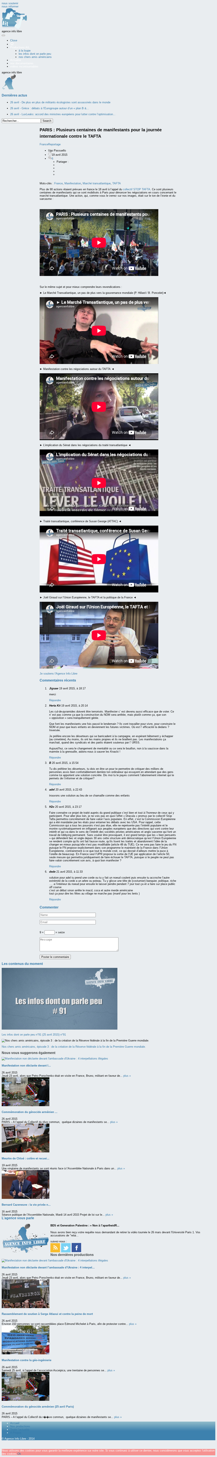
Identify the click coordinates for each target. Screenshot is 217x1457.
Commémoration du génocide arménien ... (29, 1112)
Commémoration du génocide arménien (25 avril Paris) (38, 1406)
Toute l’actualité (19, 1429)
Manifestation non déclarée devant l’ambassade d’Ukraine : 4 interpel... (48, 1267)
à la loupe (25, 50)
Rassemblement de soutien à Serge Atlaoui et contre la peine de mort (47, 1314)
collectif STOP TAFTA (136, 189)
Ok (19, 1453)
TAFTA (116, 183)
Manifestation (72, 183)
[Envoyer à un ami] (59, 174)
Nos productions (20, 1426)
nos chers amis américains (35, 57)
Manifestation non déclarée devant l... (26, 1065)
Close (13, 40)
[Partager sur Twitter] (59, 171)
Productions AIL (20, 47)
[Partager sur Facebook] (59, 165)
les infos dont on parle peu (35, 53)
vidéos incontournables (24, 66)
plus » (127, 1075)
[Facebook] (76, 1251)
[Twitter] (66, 1251)
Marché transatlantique (97, 183)
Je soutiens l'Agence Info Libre (58, 673)
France (58, 183)
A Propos (15, 1432)
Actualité (15, 60)
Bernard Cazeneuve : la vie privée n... (26, 1204)
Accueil (14, 1423)
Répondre (55, 700)
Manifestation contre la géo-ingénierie (26, 1360)
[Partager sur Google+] (59, 168)
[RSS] (55, 1251)
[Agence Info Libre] (14, 28)
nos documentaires (21, 63)
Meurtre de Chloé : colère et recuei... (25, 1158)
